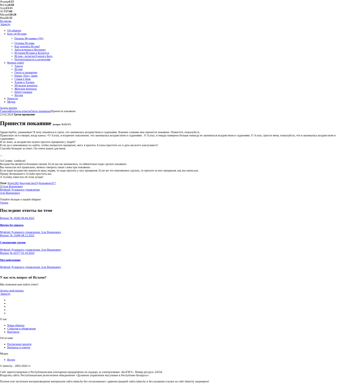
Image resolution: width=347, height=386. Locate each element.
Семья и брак (22, 78)
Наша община (15, 325)
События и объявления (21, 328)
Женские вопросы (25, 88)
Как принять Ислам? (27, 46)
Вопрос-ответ (15, 62)
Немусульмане (23, 92)
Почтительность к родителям (32, 59)
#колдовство (29, 183)
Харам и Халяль (24, 82)
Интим (18, 95)
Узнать (4, 202)
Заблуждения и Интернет (30, 49)
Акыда (18, 65)
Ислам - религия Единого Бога (33, 56)
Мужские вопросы (25, 85)
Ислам (18, 69)
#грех (13, 183)
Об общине (14, 30)
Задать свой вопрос (12, 290)
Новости (12, 98)
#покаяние (47, 183)
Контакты (13, 331)
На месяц (5, 21)
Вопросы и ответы (18, 347)
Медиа (11, 101)
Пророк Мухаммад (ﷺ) (28, 38)
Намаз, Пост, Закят (26, 75)
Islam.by (5, 24)
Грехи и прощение (25, 72)
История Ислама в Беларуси (31, 52)
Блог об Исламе (17, 33)
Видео (11, 359)
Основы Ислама (24, 43)
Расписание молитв (19, 344)
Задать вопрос (8, 107)
